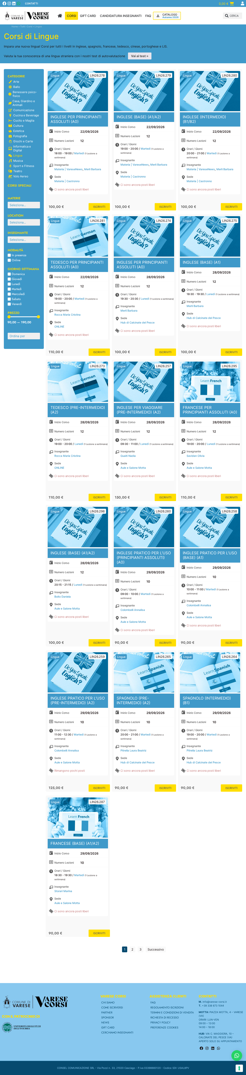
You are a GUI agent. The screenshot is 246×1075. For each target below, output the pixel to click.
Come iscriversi (112, 1007)
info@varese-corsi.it (215, 1001)
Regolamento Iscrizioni (167, 1007)
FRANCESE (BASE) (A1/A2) (75, 843)
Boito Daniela (62, 596)
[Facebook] (4, 3)
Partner (106, 1012)
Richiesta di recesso (164, 1017)
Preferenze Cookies (164, 1027)
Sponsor (107, 1017)
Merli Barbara (92, 169)
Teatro (17, 171)
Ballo (16, 87)
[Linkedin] (14, 3)
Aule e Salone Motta (133, 467)
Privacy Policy (160, 1022)
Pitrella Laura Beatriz (133, 750)
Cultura (18, 126)
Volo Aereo (20, 176)
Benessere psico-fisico (25, 94)
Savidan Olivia (195, 455)
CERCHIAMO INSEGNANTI (117, 1032)
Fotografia (20, 136)
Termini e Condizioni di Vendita (172, 1012)
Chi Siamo (108, 1002)
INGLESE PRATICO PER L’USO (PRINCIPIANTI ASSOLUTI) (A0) (144, 558)
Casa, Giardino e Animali (23, 103)
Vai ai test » (139, 56)
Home (15, 26)
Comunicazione (23, 110)
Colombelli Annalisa (133, 609)
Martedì (79, 153)
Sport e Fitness (23, 166)
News (105, 1022)
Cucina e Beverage (26, 115)
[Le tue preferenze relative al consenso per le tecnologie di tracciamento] (239, 1068)
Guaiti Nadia (128, 455)
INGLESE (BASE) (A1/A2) (139, 117)
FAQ (152, 1002)
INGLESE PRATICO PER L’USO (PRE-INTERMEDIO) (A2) (78, 700)
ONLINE (59, 326)
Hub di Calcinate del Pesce (138, 322)
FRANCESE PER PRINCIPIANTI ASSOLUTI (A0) (210, 409)
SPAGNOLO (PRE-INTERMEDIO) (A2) (133, 700)
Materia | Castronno (67, 181)
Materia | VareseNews (68, 169)
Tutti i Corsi (26, 26)
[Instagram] (9, 3)
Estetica (18, 131)
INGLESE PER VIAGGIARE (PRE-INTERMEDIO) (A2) (140, 409)
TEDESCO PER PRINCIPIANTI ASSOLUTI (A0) (77, 264)
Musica (18, 161)
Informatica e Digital (22, 148)
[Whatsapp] (19, 3)
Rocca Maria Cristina (67, 314)
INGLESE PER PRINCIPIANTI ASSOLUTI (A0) (76, 119)
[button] (232, 16)
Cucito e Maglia (23, 120)
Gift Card (108, 1027)
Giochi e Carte (23, 141)
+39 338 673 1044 (213, 1005)
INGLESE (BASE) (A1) (202, 262)
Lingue (17, 155)
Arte (16, 81)
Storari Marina (63, 891)
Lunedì (145, 298)
